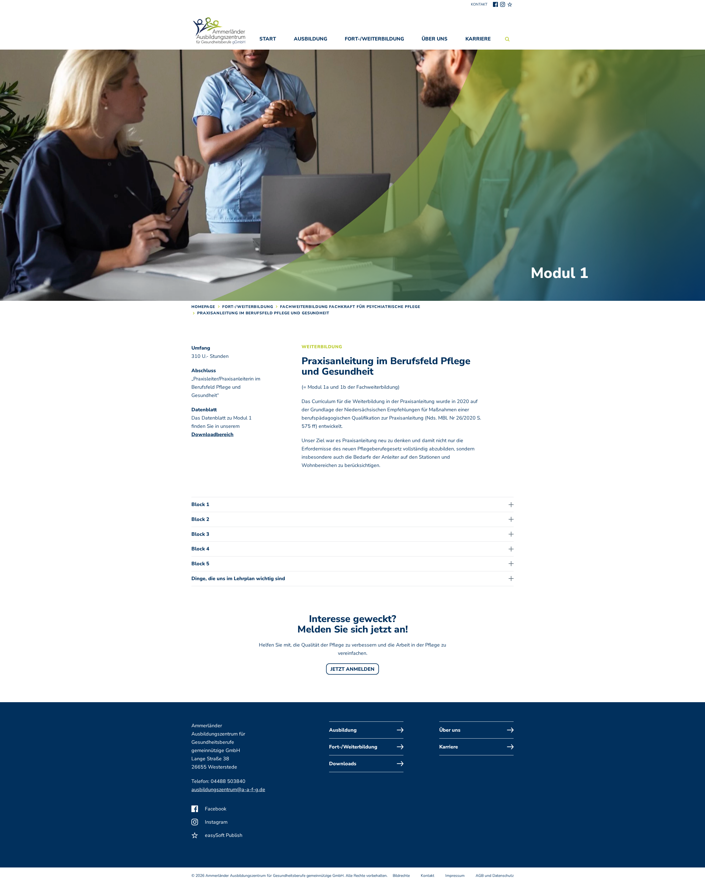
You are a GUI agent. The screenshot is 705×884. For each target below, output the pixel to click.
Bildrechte (401, 875)
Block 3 (200, 534)
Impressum (455, 875)
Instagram (215, 822)
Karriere (478, 39)
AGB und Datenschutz (495, 875)
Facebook (215, 808)
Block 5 (200, 563)
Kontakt (479, 4)
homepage (203, 306)
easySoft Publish (223, 835)
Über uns (435, 39)
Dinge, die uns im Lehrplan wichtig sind (238, 578)
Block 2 (200, 519)
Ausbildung (310, 39)
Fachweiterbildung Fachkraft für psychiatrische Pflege (350, 306)
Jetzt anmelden (352, 669)
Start (267, 39)
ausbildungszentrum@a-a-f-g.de (228, 789)
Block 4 (200, 548)
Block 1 (200, 504)
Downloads (342, 763)
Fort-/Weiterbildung (374, 39)
